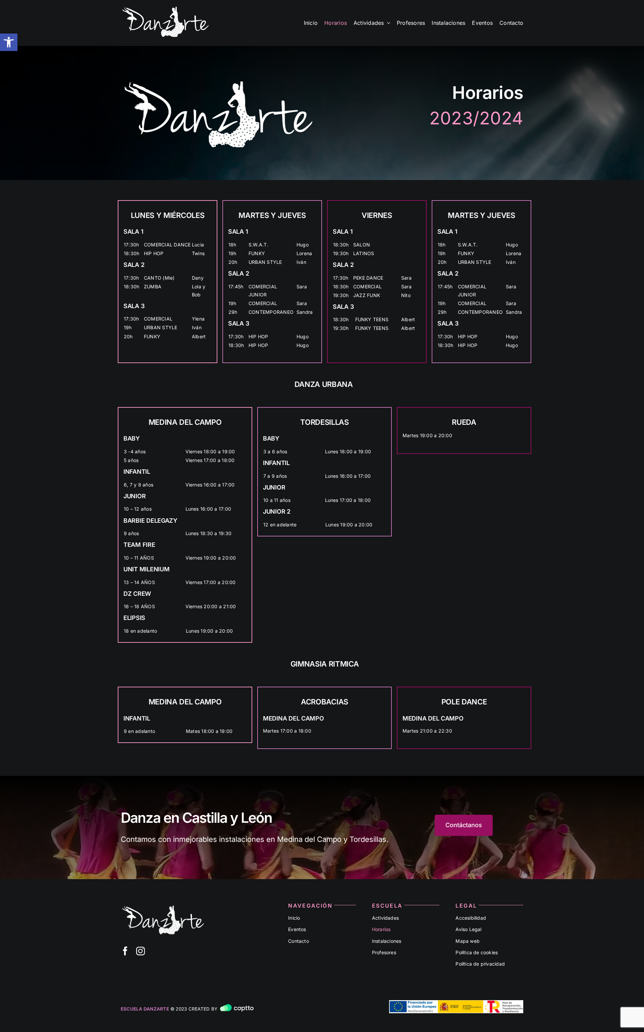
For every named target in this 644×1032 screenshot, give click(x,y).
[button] (8, 42)
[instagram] (140, 951)
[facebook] (125, 951)
